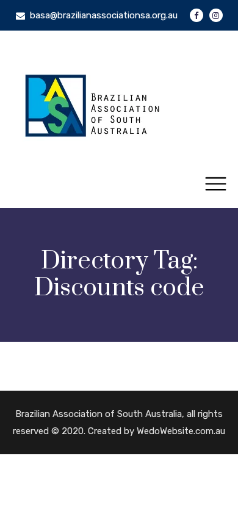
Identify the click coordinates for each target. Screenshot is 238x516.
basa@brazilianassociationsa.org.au (104, 15)
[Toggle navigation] (216, 184)
